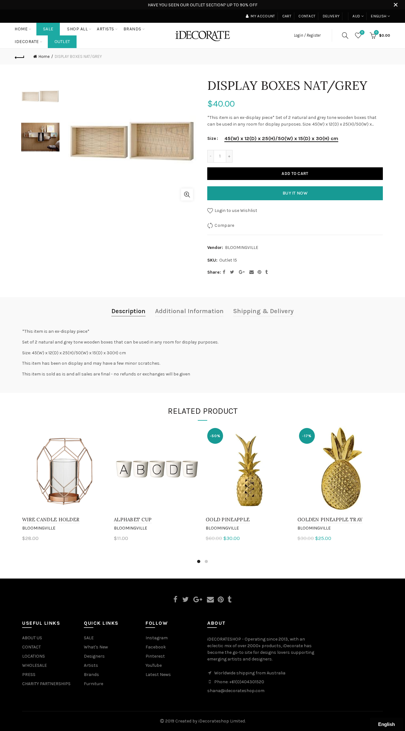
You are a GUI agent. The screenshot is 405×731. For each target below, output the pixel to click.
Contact (306, 16)
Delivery (331, 16)
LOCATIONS (33, 656)
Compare (224, 225)
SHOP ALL (77, 29)
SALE (48, 29)
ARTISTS (105, 29)
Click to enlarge (187, 195)
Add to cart (295, 173)
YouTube (154, 665)
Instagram (157, 638)
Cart (286, 16)
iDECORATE (27, 41)
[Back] (20, 56)
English (378, 16)
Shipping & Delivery (263, 311)
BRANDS (132, 29)
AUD (356, 16)
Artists (91, 665)
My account (263, 16)
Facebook (156, 647)
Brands (91, 674)
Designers (94, 656)
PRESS (28, 674)
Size (211, 138)
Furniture (93, 683)
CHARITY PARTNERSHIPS (46, 683)
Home (21, 29)
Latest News (158, 674)
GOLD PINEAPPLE (228, 520)
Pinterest (155, 656)
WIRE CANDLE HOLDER (50, 520)
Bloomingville (38, 528)
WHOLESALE (34, 665)
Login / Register (307, 35)
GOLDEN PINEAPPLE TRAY (330, 520)
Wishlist (362, 32)
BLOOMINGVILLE (241, 247)
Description (128, 311)
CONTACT (31, 647)
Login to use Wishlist (235, 210)
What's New (96, 647)
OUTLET (62, 41)
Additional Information (189, 311)
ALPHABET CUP (133, 520)
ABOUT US (32, 638)
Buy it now (295, 193)
